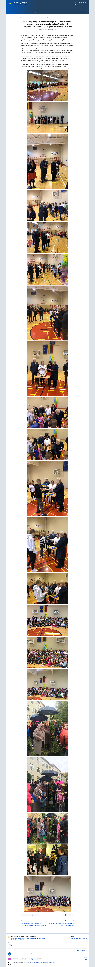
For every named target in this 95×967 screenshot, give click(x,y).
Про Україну (20, 12)
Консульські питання (49, 12)
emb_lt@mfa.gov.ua (12, 945)
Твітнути (36, 915)
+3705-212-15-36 (74, 939)
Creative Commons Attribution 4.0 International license (40, 962)
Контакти (71, 12)
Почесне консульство (61, 12)
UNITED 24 (12, 12)
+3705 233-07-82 (83, 939)
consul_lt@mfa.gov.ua (21, 945)
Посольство (28, 12)
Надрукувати (69, 915)
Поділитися (26, 915)
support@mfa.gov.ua (33, 959)
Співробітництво (37, 12)
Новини (12, 17)
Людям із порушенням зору (80, 2)
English (75, 4)
